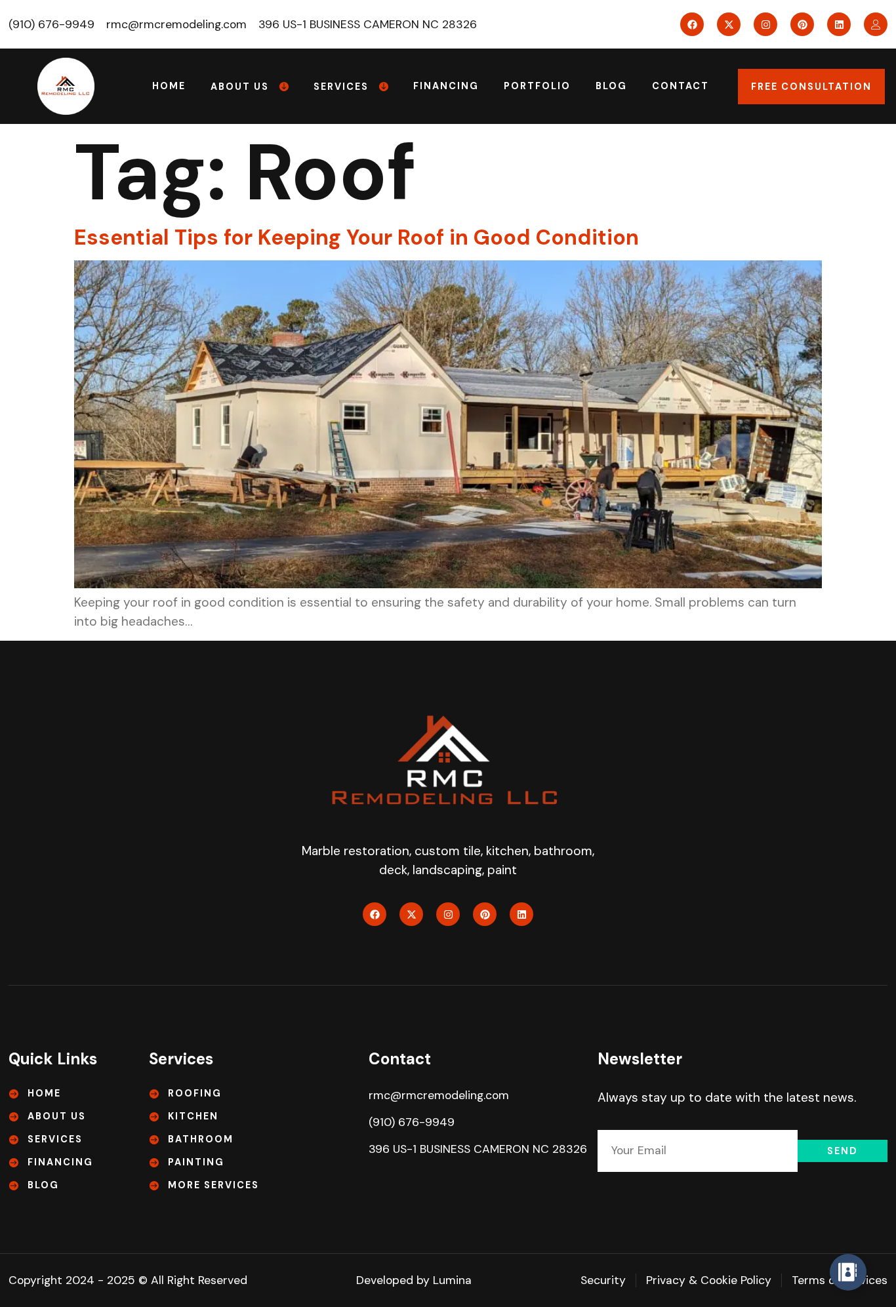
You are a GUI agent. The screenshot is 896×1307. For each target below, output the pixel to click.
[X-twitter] (729, 24)
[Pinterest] (802, 24)
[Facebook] (692, 24)
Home (169, 86)
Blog (611, 86)
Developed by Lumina (414, 1280)
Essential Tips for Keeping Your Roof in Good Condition (356, 237)
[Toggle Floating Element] (848, 1272)
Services (341, 86)
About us (240, 86)
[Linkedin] (839, 24)
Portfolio (537, 86)
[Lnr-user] (875, 24)
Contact (680, 86)
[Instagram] (765, 24)
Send (842, 1151)
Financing (446, 86)
